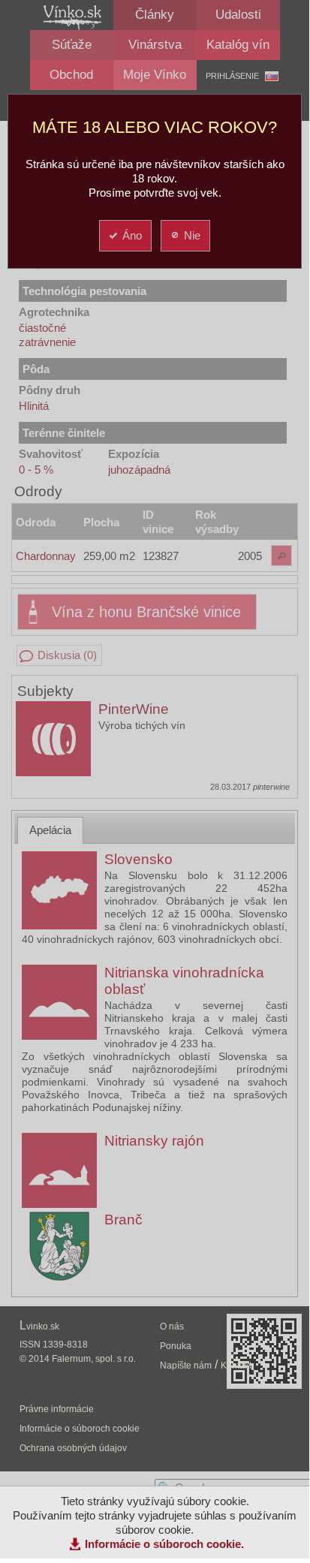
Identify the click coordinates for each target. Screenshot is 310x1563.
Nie (192, 235)
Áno (132, 235)
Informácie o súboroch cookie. (164, 1543)
